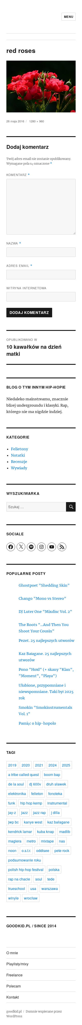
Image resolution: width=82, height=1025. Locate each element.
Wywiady (19, 468)
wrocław (31, 898)
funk (11, 803)
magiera (14, 841)
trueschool (16, 888)
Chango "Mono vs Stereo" (42, 598)
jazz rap (39, 812)
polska (54, 869)
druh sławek (56, 784)
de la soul (16, 784)
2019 (12, 765)
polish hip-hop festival (26, 869)
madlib (64, 831)
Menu (68, 16)
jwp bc (13, 822)
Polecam (13, 986)
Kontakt (12, 997)
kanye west (33, 822)
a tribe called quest (23, 774)
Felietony (19, 449)
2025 (66, 765)
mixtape (47, 841)
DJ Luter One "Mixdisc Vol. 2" (45, 611)
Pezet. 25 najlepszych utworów (46, 640)
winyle (13, 898)
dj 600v (35, 784)
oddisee (42, 850)
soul (38, 879)
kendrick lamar (20, 831)
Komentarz (18, 175)
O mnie (12, 952)
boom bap (52, 774)
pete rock (61, 850)
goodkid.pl (14, 1011)
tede (50, 879)
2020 (26, 765)
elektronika (17, 793)
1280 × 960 (36, 121)
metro (31, 841)
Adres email (19, 265)
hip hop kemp (31, 803)
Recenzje (19, 461)
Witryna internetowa (26, 288)
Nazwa (13, 243)
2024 (53, 765)
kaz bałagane (58, 822)
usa (33, 888)
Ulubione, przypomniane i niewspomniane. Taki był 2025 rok (46, 691)
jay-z (12, 812)
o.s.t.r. (26, 850)
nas (62, 841)
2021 (39, 765)
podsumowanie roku (24, 860)
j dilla (55, 812)
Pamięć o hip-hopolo (37, 723)
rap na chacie (19, 879)
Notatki (18, 455)
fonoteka (55, 793)
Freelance (14, 975)
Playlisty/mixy (17, 963)
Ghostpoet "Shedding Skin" (44, 585)
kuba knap (45, 831)
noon (12, 850)
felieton (37, 793)
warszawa (49, 888)
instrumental (57, 803)
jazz (24, 812)
